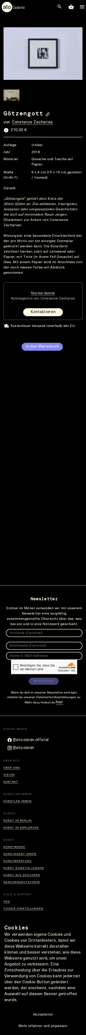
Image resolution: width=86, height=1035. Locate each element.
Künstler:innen (18, 801)
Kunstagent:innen (20, 854)
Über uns (12, 768)
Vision (9, 775)
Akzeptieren (43, 1014)
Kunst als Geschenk (22, 875)
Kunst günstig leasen (24, 868)
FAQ (7, 901)
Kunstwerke (14, 847)
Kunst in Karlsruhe (21, 827)
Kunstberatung (18, 861)
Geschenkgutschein (22, 882)
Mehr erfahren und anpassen (43, 1026)
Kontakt (11, 782)
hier (59, 703)
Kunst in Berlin (18, 820)
